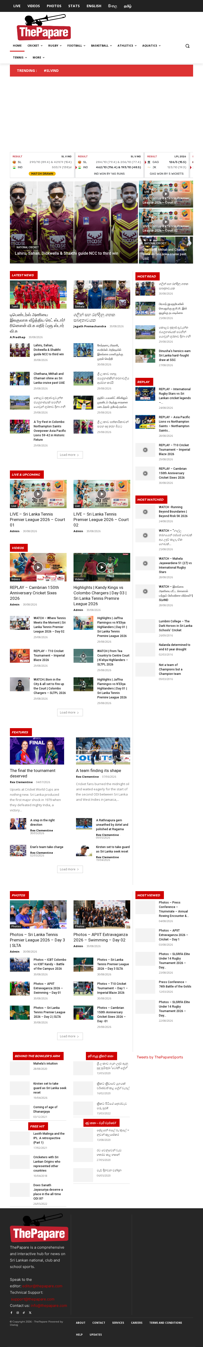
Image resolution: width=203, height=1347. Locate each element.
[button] (187, 46)
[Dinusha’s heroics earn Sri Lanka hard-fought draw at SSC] (145, 356)
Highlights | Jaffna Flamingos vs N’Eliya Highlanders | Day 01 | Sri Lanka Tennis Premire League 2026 (112, 627)
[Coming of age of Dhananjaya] (20, 1112)
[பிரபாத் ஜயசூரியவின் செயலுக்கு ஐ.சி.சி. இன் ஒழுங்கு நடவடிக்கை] (145, 309)
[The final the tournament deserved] (37, 750)
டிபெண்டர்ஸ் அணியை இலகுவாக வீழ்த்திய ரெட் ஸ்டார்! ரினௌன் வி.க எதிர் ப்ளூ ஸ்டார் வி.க (37, 322)
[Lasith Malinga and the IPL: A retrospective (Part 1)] (20, 1138)
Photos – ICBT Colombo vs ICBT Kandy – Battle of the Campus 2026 (50, 964)
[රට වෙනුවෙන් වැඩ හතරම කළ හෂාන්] (83, 1155)
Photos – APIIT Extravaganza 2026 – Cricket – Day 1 (173, 935)
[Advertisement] (101, 115)
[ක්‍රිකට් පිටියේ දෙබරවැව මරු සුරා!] (83, 1108)
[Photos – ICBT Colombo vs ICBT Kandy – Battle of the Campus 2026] (20, 964)
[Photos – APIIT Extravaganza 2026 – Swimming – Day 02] (102, 914)
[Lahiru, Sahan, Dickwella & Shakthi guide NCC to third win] (74, 222)
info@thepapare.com (49, 1305)
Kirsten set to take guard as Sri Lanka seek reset (49, 1088)
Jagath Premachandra (90, 326)
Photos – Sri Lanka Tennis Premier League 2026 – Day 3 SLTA (113, 964)
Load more (68, 455)
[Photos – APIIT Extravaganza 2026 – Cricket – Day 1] (145, 935)
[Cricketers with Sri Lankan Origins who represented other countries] (20, 1162)
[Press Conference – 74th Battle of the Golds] (145, 987)
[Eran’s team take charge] (18, 850)
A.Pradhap (17, 337)
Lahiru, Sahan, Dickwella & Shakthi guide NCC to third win (49, 350)
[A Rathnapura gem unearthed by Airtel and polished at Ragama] (84, 823)
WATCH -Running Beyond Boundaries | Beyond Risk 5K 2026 (173, 511)
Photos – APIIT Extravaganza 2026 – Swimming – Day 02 (101, 937)
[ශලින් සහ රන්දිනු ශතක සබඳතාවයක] (102, 294)
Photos (16, 926)
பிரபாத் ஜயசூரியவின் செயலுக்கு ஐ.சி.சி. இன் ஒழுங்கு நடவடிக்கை (173, 308)
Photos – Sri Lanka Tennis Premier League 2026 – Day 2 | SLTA (49, 1012)
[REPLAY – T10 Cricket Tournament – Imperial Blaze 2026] (20, 656)
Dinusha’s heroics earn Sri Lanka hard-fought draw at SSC (175, 355)
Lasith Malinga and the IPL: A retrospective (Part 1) (49, 1138)
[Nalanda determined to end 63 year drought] (145, 650)
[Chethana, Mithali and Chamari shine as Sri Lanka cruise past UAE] (166, 250)
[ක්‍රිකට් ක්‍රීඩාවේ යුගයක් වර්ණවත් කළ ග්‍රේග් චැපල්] (83, 1088)
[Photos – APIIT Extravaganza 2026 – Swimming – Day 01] (20, 988)
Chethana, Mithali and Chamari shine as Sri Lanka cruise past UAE (49, 378)
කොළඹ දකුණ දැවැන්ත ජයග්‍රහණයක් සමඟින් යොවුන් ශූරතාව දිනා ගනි (49, 402)
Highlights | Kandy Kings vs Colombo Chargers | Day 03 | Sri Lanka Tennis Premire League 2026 (100, 595)
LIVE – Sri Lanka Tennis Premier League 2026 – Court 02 (101, 519)
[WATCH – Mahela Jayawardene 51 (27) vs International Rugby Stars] (145, 563)
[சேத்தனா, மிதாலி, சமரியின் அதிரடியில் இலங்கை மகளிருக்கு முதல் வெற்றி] (83, 350)
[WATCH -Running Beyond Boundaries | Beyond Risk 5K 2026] (145, 512)
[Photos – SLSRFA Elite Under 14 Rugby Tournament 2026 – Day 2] (145, 959)
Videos (15, 579)
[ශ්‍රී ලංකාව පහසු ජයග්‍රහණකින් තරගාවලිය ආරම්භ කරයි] (83, 378)
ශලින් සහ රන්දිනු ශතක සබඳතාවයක (94, 317)
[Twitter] (30, 1312)
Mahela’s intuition (45, 1063)
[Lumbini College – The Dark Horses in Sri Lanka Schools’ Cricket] (145, 626)
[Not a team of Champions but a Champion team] (145, 670)
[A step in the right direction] (18, 823)
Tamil (14, 306)
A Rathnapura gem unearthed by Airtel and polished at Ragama (112, 825)
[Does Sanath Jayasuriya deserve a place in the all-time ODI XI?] (20, 1190)
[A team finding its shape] (103, 750)
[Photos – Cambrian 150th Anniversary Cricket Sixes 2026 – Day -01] (83, 1012)
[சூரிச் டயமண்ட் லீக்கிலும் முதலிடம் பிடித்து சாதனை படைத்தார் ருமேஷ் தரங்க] (83, 403)
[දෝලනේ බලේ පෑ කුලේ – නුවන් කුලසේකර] (83, 1135)
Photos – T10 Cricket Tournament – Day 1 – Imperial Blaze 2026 (112, 988)
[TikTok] (24, 1312)
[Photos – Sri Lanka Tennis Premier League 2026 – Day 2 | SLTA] (20, 1012)
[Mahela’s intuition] (20, 1068)
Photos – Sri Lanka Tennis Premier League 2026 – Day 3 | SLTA (37, 940)
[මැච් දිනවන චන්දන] (83, 1175)
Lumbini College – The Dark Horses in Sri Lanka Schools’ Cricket (175, 626)
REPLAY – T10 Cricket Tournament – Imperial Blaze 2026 (49, 655)
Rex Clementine (21, 782)
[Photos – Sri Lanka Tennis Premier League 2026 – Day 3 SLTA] (83, 964)
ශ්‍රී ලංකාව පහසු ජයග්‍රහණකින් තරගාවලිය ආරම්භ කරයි (113, 378)
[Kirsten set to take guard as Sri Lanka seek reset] (84, 850)
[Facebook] (11, 1312)
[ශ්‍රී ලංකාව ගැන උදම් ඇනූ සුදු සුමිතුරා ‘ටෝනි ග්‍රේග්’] (83, 1068)
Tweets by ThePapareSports (160, 1057)
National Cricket (28, 247)
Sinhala (79, 306)
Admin (15, 531)
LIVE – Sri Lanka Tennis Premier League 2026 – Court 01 (37, 519)
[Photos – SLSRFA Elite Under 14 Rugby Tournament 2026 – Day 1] (145, 1007)
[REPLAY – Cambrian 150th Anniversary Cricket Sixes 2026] (38, 567)
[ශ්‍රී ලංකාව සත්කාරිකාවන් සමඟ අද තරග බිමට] (83, 427)
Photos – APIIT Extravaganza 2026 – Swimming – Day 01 (48, 988)
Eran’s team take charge (46, 847)
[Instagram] (17, 1312)
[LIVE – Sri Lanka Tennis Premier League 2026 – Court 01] (166, 194)
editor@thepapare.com (42, 1286)
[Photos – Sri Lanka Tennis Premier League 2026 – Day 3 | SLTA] (38, 914)
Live (146, 192)
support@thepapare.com (32, 1299)
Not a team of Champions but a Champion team (170, 669)
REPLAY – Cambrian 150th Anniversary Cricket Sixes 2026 (34, 593)
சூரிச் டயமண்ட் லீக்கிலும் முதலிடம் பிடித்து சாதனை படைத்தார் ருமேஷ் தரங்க (112, 402)
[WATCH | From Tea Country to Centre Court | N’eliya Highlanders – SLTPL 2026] (83, 656)
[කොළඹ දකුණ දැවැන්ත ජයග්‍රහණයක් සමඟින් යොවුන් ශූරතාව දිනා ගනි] (20, 403)
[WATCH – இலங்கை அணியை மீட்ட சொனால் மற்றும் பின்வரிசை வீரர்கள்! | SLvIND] (145, 591)
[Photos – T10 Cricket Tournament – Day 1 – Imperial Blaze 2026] (83, 988)
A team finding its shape (98, 770)
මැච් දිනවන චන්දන (109, 1170)
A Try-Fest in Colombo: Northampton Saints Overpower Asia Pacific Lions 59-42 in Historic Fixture (50, 430)
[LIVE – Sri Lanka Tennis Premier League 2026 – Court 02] (166, 222)
